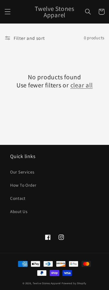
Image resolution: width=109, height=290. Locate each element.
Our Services (22, 172)
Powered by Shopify (74, 283)
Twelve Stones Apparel (47, 283)
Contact (18, 198)
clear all (81, 85)
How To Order (23, 185)
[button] (7, 11)
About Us (19, 211)
